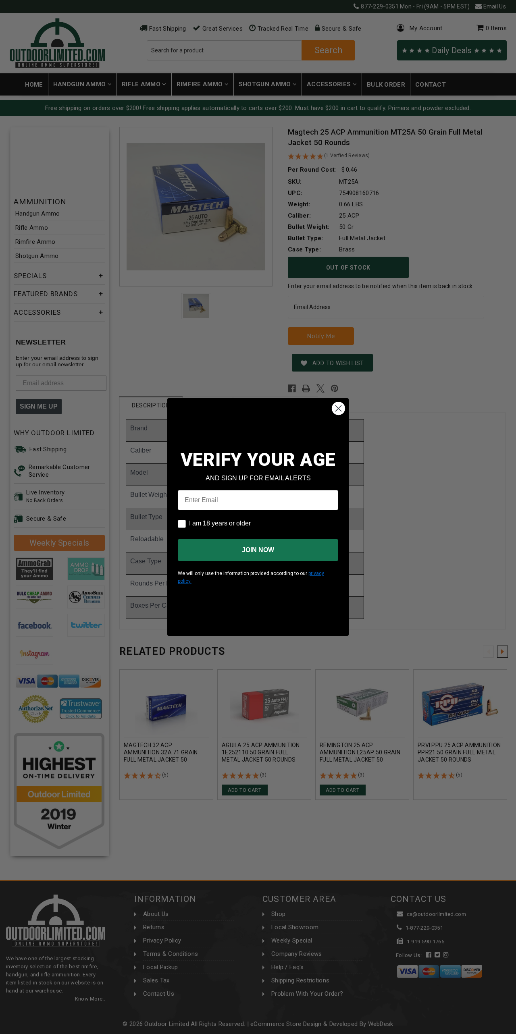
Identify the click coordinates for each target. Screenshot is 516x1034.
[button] (515, 1030)
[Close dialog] (338, 408)
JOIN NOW (258, 549)
